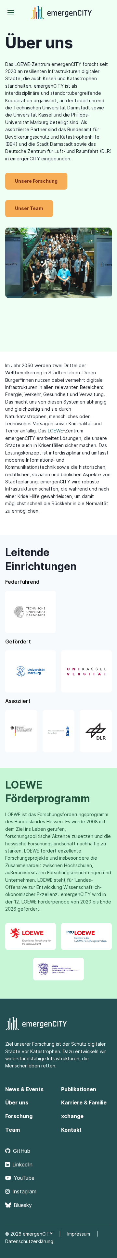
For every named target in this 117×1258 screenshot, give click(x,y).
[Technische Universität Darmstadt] (30, 612)
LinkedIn (22, 1164)
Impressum (78, 1234)
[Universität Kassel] (86, 671)
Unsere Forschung (36, 181)
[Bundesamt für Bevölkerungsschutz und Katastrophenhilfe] (21, 731)
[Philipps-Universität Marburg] (30, 671)
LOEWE (55, 430)
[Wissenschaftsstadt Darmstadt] (59, 731)
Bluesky (23, 1205)
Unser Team (29, 208)
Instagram (24, 1191)
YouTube (24, 1178)
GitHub (21, 1151)
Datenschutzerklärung (29, 1241)
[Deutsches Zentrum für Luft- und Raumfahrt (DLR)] (96, 731)
